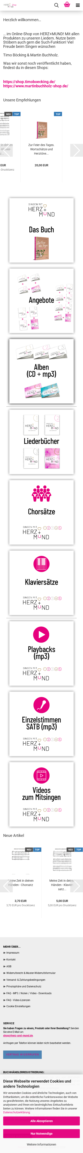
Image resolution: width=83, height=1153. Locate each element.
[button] (6, 150)
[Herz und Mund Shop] (8, 5)
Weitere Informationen (41, 1144)
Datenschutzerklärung (16, 1112)
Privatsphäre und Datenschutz (23, 986)
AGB (8, 966)
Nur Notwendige (42, 1133)
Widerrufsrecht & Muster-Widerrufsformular (31, 973)
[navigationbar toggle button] (77, 5)
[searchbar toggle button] (56, 5)
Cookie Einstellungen (18, 1006)
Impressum (12, 952)
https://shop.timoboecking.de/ (29, 81)
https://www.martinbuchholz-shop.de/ (35, 86)
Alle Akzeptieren (41, 1121)
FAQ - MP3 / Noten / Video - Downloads (29, 993)
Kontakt (11, 959)
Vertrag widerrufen (22, 1054)
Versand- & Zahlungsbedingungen (25, 979)
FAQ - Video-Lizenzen (18, 1000)
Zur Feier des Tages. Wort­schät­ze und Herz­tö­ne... (41, 149)
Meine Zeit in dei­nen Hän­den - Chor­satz (21, 883)
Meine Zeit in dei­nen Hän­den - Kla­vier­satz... (62, 885)
